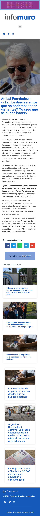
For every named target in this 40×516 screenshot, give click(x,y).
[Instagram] (13, 34)
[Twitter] (9, 34)
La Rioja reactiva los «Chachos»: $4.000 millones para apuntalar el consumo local (19, 474)
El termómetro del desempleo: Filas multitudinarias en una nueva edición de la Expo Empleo (19, 324)
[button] (20, 26)
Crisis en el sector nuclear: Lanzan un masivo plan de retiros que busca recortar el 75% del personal (19, 291)
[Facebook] (4, 34)
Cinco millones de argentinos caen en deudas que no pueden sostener (18, 357)
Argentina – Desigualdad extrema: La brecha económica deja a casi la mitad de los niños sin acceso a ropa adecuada (19, 432)
